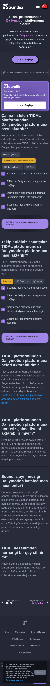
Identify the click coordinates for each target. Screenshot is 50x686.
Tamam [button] (40, 672)
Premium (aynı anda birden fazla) (19, 161)
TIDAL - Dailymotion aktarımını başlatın (22, 223)
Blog (7, 632)
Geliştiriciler (25, 653)
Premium (7, 281)
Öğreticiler (20, 632)
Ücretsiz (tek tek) (10, 154)
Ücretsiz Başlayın (25, 59)
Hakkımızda (34, 639)
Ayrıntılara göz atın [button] (14, 680)
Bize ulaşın (35, 646)
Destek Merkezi (38, 632)
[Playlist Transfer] (13, 6)
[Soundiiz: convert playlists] (25, 623)
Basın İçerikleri (17, 646)
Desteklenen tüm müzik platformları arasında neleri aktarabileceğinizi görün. (22, 399)
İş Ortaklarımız (16, 639)
